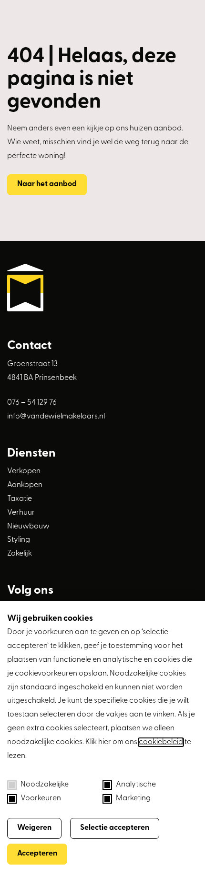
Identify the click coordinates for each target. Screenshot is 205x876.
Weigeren (34, 828)
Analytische (136, 784)
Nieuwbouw (28, 526)
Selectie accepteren (114, 828)
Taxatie (19, 499)
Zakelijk (19, 553)
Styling (18, 540)
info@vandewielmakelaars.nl (56, 416)
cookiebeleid (161, 742)
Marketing (133, 798)
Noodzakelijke (44, 784)
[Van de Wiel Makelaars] (102, 290)
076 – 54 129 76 (32, 403)
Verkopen (24, 471)
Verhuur (21, 513)
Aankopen (24, 485)
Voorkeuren (40, 798)
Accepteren (37, 853)
